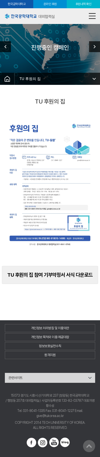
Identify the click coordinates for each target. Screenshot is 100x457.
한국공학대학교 (17, 4)
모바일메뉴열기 (92, 16)
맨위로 (89, 446)
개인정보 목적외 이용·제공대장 (50, 337)
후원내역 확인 (83, 4)
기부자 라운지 (92, 46)
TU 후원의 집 (30, 79)
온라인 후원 (50, 4)
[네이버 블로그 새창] (65, 442)
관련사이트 (15, 378)
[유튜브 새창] (54, 442)
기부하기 (7, 46)
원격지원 (50, 355)
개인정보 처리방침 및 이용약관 (50, 328)
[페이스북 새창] (31, 442)
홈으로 (7, 79)
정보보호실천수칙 (50, 346)
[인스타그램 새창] (43, 442)
